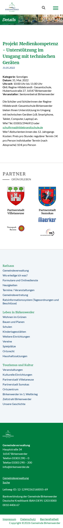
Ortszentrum (10, 389)
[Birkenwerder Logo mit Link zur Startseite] (12, 6)
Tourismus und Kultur (18, 365)
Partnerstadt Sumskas (16, 384)
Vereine (7, 341)
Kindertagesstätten (14, 331)
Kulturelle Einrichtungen (17, 374)
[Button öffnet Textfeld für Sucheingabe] (44, 8)
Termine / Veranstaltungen (18, 290)
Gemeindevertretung (15, 294)
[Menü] (55, 8)
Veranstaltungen (13, 369)
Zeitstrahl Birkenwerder (17, 399)
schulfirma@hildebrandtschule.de (23, 127)
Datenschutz (28, 519)
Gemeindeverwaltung (16, 270)
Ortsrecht (9, 351)
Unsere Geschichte (14, 404)
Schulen (7, 326)
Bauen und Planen (13, 321)
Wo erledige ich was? (15, 275)
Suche (6, 482)
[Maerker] (47, 219)
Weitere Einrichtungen (16, 336)
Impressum (9, 519)
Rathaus (8, 265)
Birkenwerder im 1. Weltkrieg (20, 394)
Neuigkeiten (10, 285)
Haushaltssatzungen (15, 356)
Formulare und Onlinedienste (20, 280)
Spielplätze (9, 346)
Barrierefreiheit (49, 519)
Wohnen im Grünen (14, 317)
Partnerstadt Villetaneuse (18, 379)
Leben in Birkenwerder (18, 312)
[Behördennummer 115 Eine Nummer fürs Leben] (47, 232)
